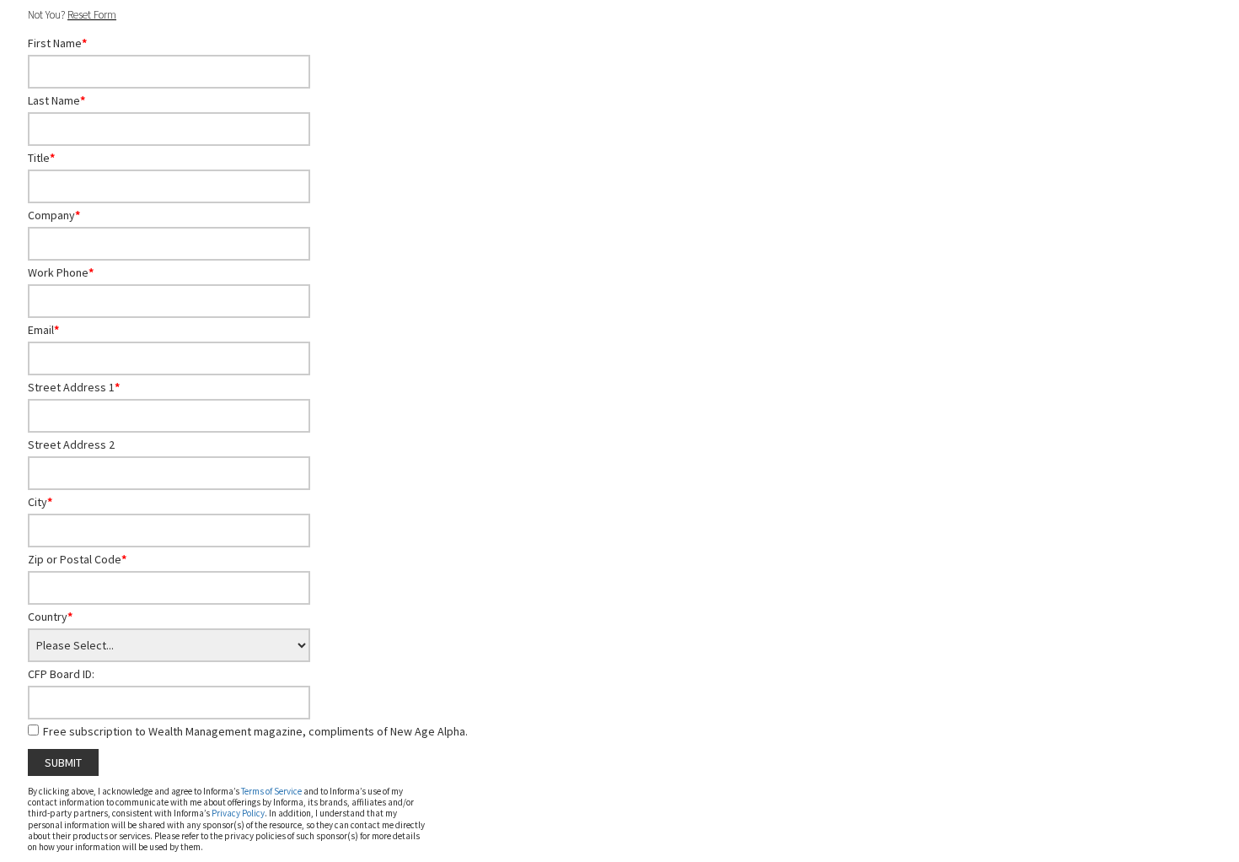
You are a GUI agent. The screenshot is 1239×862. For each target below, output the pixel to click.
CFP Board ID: (61, 674)
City (40, 501)
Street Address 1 (74, 387)
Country (50, 616)
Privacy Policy (238, 813)
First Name (57, 43)
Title (41, 157)
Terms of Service (271, 791)
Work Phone (61, 272)
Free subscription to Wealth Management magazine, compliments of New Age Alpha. (255, 731)
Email (43, 329)
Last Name (56, 100)
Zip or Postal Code (77, 559)
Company (54, 215)
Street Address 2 (71, 444)
